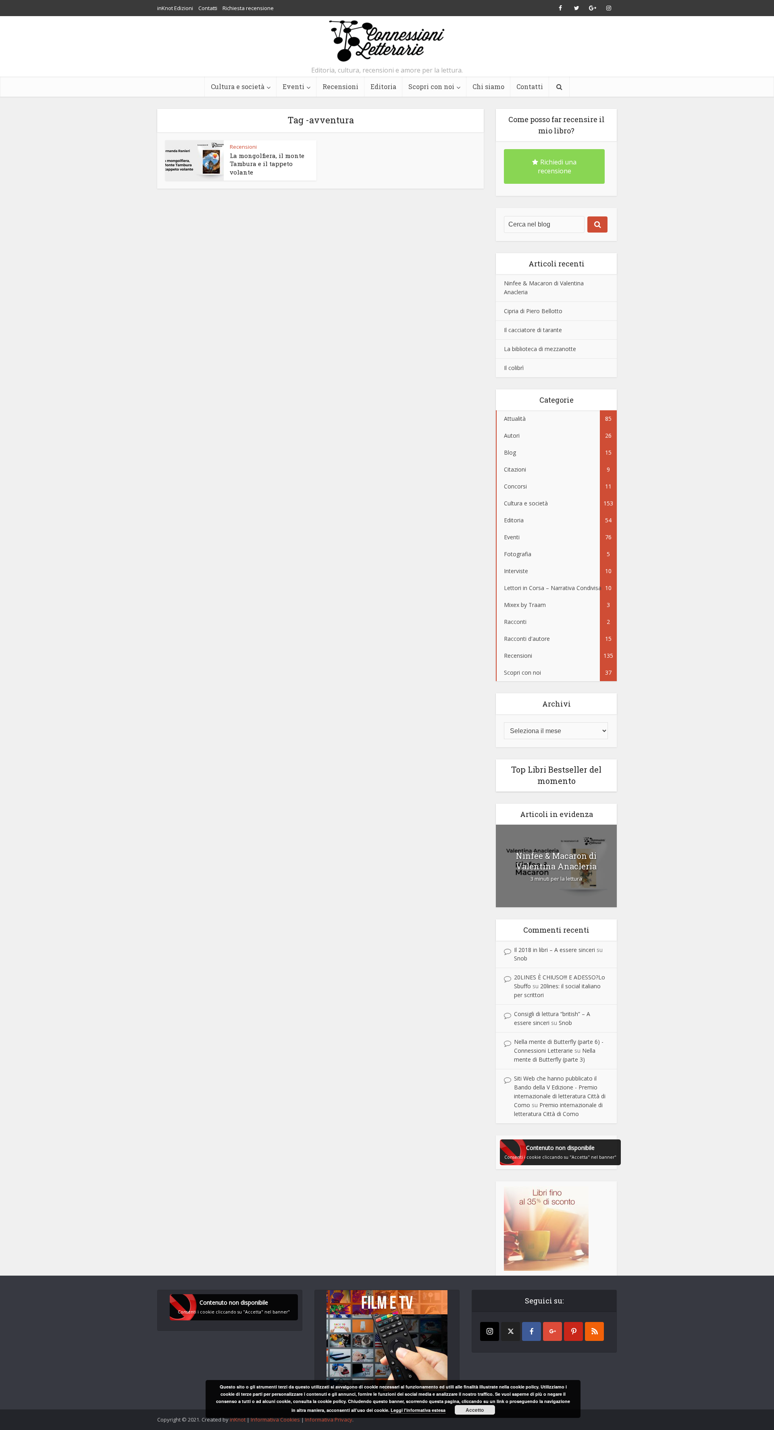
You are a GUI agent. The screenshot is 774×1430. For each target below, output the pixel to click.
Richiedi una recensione (557, 166)
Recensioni (340, 86)
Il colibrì (514, 368)
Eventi (293, 86)
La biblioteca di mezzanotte (540, 349)
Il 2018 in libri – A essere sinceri (554, 950)
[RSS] (594, 1331)
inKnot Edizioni (175, 8)
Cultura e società (237, 86)
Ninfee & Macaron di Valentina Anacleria (556, 860)
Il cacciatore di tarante (533, 330)
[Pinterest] (573, 1331)
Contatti (207, 8)
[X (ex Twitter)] (510, 1331)
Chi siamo (488, 86)
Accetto (475, 1409)
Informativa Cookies (275, 1419)
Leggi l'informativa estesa (418, 1410)
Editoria (383, 86)
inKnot (238, 1419)
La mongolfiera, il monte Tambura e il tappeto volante (267, 164)
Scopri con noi (431, 86)
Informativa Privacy (328, 1419)
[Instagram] (489, 1331)
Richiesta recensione (248, 8)
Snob (520, 958)
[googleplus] (552, 1331)
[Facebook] (531, 1331)
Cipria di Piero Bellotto (533, 311)
